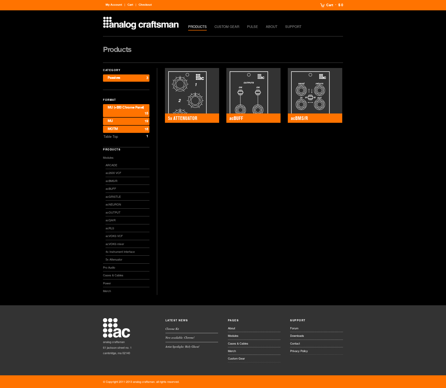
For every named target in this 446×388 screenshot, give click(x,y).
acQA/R (111, 220)
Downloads (297, 335)
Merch (107, 291)
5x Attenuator (114, 259)
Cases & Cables (113, 275)
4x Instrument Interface (120, 251)
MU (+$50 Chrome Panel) (126, 107)
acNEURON (113, 204)
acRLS (110, 228)
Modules (108, 157)
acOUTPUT (113, 212)
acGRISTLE (113, 196)
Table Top (110, 136)
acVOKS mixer (115, 244)
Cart (329, 5)
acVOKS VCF (114, 236)
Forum (294, 328)
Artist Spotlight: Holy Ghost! (182, 346)
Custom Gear (226, 26)
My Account (114, 4)
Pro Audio (109, 267)
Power (107, 283)
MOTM (113, 129)
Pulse (252, 26)
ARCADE (111, 165)
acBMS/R (111, 181)
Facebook (325, 381)
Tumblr (340, 381)
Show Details (192, 95)
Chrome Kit (172, 329)
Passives (114, 78)
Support (293, 26)
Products (197, 26)
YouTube (332, 381)
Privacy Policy (299, 351)
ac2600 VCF (113, 173)
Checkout (145, 4)
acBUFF (111, 188)
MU (110, 121)
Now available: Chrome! (180, 337)
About (271, 26)
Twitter (317, 381)
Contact (295, 343)
